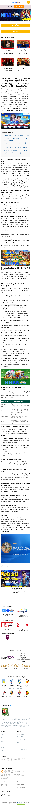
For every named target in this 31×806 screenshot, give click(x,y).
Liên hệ (19, 746)
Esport (3, 744)
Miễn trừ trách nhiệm (22, 743)
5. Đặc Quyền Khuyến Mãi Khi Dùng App (15, 150)
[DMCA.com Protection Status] (20, 804)
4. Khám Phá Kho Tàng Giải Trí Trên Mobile (16, 147)
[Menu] (2, 2)
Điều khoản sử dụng (22, 749)
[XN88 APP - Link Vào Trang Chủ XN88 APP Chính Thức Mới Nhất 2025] (15, 2)
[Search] (28, 2)
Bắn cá (3, 738)
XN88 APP (20, 802)
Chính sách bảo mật (22, 739)
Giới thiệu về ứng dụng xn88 (15, 588)
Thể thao (3, 741)
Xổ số (2, 747)
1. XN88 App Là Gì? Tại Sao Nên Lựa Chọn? (16, 135)
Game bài (4, 734)
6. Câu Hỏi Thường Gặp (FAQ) (12, 153)
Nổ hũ (3, 751)
